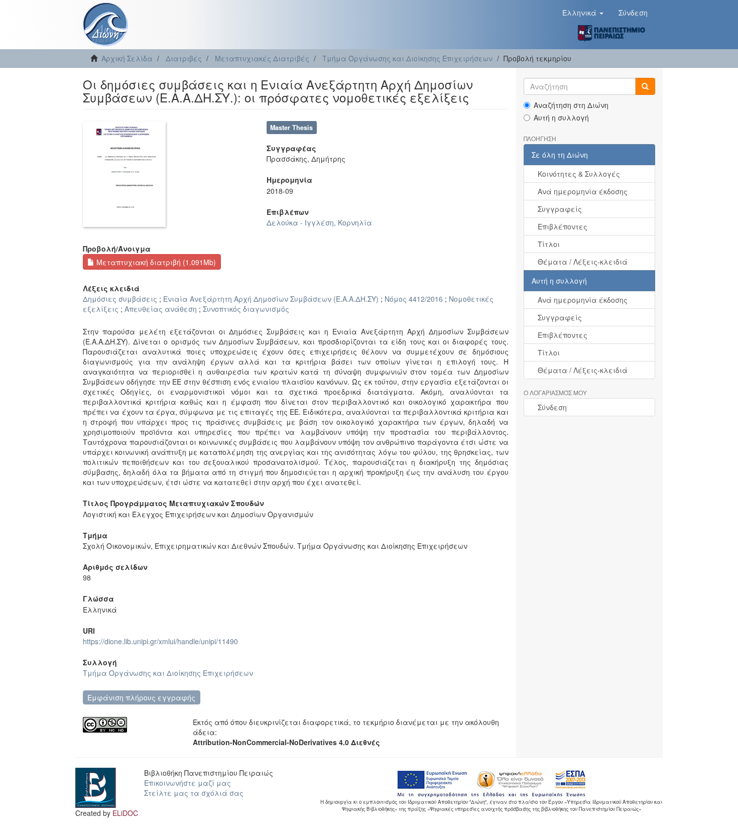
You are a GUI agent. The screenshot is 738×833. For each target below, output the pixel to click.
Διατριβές (184, 58)
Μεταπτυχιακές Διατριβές (262, 58)
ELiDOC (125, 813)
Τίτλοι (549, 244)
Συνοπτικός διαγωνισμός (246, 309)
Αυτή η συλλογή (561, 117)
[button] (583, 12)
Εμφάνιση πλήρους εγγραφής (141, 697)
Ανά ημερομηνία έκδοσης (583, 191)
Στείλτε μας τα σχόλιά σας (193, 793)
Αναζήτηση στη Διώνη (571, 105)
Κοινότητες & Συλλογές (579, 174)
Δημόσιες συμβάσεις (120, 299)
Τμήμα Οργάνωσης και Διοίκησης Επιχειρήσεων (407, 58)
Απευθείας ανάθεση (161, 309)
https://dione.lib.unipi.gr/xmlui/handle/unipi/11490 (160, 641)
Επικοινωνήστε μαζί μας (187, 783)
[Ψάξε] (645, 86)
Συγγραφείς (560, 209)
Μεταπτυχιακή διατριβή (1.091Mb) (155, 262)
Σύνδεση (552, 407)
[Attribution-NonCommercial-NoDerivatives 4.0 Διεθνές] (130, 725)
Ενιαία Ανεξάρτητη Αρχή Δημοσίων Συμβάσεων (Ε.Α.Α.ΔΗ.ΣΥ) (271, 299)
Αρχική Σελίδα (127, 58)
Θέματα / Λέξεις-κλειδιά (583, 262)
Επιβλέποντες (562, 226)
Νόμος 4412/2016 (414, 299)
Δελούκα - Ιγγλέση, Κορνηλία (319, 222)
